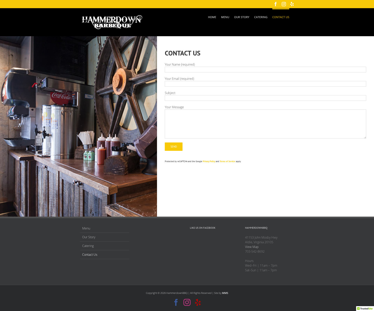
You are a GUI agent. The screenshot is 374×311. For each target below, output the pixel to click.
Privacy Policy (209, 161)
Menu (86, 228)
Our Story (88, 237)
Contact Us (89, 254)
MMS (225, 293)
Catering (88, 246)
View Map (252, 247)
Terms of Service (227, 161)
